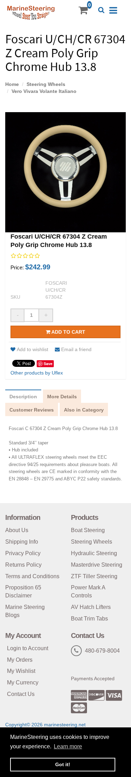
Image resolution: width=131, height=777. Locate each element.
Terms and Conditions (32, 576)
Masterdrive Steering (96, 565)
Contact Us (21, 694)
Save (48, 363)
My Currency (22, 682)
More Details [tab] (62, 396)
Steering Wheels (46, 84)
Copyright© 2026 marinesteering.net (45, 724)
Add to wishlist (32, 349)
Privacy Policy (23, 553)
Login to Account (27, 648)
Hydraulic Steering (94, 553)
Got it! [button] (62, 764)
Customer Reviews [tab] (31, 410)
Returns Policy (23, 565)
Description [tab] (23, 396)
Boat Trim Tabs (89, 619)
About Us (16, 530)
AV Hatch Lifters (91, 607)
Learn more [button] (68, 746)
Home (12, 84)
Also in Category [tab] (84, 410)
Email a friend (76, 349)
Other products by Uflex (36, 373)
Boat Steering (88, 530)
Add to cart (67, 332)
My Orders (19, 660)
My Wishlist (21, 671)
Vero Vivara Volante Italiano (44, 91)
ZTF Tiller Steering (94, 576)
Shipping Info (21, 542)
